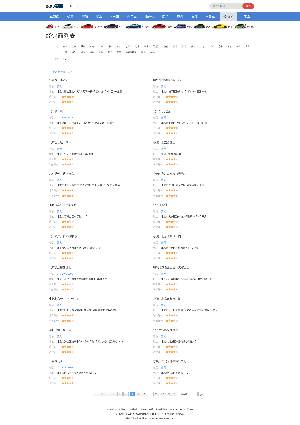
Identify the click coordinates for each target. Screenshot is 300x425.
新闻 (85, 16)
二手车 (245, 16)
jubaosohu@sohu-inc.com (161, 418)
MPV (189, 26)
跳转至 (184, 394)
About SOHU (177, 409)
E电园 (115, 16)
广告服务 (143, 409)
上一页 (99, 394)
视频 (180, 16)
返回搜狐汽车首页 (54, 6)
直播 (194, 16)
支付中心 (123, 409)
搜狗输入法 (112, 409)
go (201, 394)
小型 (76, 26)
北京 (72, 6)
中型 (121, 26)
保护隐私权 (164, 409)
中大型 (145, 26)
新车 (99, 16)
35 (156, 394)
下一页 (171, 394)
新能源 (250, 26)
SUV (208, 26)
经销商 (228, 16)
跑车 (230, 26)
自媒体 (210, 16)
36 (162, 394)
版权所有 (180, 413)
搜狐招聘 (133, 409)
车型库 (54, 16)
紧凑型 (98, 26)
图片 (165, 16)
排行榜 (149, 16)
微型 (56, 26)
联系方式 (153, 409)
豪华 (170, 26)
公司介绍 (189, 409)
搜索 (248, 6)
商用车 (132, 16)
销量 (70, 16)
